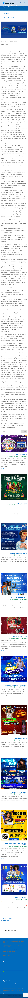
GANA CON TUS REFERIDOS (19, 598)
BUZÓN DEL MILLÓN (21, 738)
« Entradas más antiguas (7, 918)
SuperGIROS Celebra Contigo (18, 553)
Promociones (23, 456)
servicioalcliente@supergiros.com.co (13, 949)
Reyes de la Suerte (22, 503)
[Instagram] (15, 983)
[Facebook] (12, 983)
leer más (2, 468)
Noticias (6, 13)
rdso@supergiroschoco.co (8, 953)
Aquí (22, 988)
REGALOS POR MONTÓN (20, 636)
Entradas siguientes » (6, 920)
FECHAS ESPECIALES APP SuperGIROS (15, 685)
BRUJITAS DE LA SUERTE (19, 792)
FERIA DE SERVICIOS (21, 898)
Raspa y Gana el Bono (21, 454)
